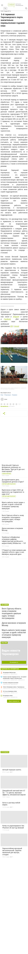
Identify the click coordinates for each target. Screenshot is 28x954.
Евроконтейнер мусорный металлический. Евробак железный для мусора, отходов (12, 851)
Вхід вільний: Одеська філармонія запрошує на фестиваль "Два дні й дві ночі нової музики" (13, 468)
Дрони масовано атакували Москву (12, 529)
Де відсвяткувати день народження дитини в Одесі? (13, 481)
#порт (2, 395)
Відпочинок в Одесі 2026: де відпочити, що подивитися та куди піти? (13, 492)
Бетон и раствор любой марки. (11, 804)
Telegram (16, 317)
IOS (11, 326)
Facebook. (7, 319)
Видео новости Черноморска (11, 652)
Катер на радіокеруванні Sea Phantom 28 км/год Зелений (13, 827)
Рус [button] (5, 8)
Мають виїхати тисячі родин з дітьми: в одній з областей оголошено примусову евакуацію (13, 505)
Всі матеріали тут (14, 662)
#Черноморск (7, 395)
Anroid (16, 326)
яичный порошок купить (11, 770)
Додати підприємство (14, 701)
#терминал (14, 395)
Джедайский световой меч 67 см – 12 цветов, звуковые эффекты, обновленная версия (14, 793)
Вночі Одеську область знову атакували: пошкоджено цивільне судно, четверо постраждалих (13, 518)
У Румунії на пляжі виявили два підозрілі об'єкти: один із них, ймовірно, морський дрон (14, 552)
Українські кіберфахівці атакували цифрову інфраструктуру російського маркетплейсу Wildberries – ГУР (14, 540)
